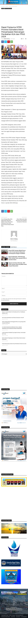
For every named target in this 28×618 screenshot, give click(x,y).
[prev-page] (2, 269)
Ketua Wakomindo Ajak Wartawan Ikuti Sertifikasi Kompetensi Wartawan (21, 220)
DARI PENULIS (14, 247)
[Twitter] (5, 41)
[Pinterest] (8, 41)
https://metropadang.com (14, 240)
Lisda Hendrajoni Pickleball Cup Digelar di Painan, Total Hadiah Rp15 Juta (13, 333)
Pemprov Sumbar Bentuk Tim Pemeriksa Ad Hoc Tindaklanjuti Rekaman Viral (13, 312)
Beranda (2, 6)
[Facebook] (2, 41)
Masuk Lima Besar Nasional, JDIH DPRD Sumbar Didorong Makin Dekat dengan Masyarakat (17, 264)
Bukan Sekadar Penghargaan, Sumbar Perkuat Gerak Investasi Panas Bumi (13, 338)
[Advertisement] (14, 17)
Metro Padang (7, 38)
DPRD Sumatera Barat (13, 6)
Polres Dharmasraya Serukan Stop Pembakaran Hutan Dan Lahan (14, 343)
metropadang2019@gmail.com (15, 610)
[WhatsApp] (11, 41)
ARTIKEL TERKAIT (5, 247)
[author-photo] (14, 237)
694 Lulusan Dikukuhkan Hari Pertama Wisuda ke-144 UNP (13, 317)
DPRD (7, 6)
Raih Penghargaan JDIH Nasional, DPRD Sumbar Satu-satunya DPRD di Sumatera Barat (17, 258)
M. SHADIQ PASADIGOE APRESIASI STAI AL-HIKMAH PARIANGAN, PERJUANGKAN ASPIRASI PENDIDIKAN (12, 328)
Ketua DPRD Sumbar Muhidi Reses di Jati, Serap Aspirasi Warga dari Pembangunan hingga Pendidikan (17, 252)
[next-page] (4, 269)
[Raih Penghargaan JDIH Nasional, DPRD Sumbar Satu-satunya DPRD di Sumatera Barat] (4, 258)
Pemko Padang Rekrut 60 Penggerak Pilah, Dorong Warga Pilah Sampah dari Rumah (14, 322)
